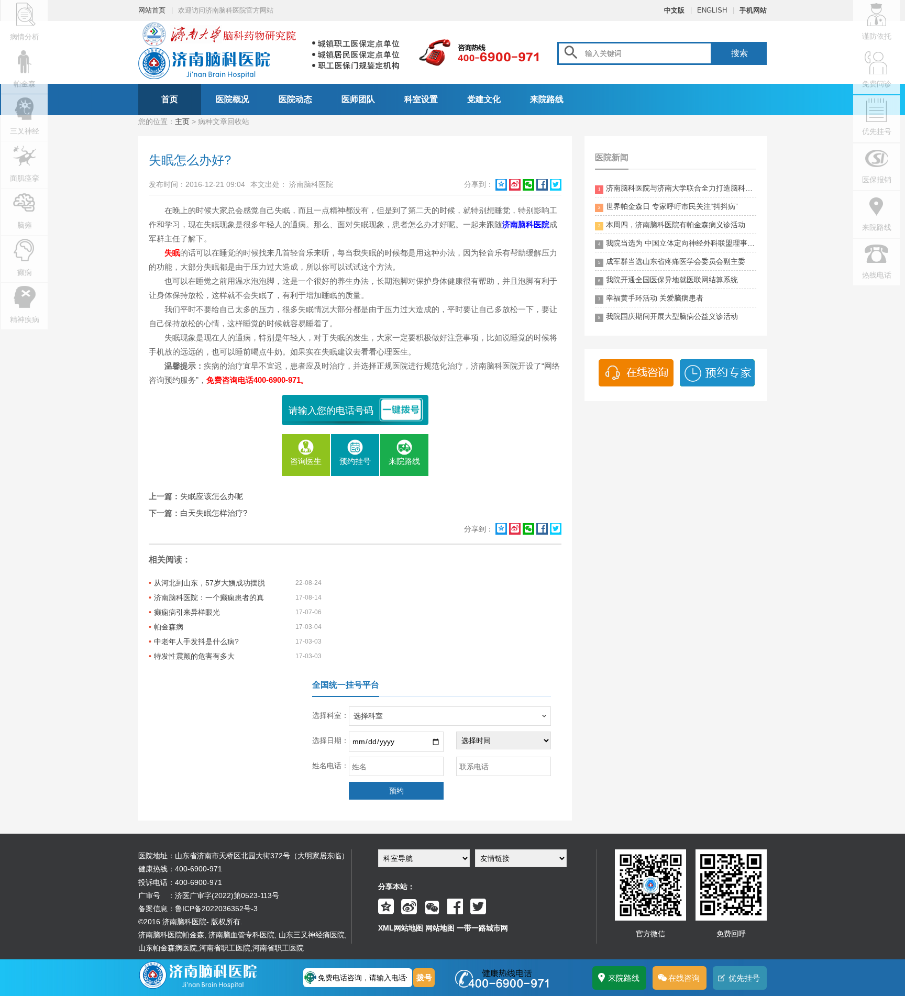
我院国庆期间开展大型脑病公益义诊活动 (668, 316)
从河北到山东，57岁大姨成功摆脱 (209, 583)
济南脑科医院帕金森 (171, 935)
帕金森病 (168, 627)
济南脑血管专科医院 (241, 935)
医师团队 (358, 99)
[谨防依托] (876, 44)
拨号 (424, 977)
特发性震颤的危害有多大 (194, 656)
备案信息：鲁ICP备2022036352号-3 (198, 908)
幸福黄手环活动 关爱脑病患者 (650, 298)
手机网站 (753, 10)
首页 (169, 99)
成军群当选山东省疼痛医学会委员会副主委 (671, 261)
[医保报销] (876, 188)
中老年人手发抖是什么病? (196, 641)
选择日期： (330, 740)
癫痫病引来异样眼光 (187, 612)
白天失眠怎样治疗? (213, 512)
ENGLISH (712, 10)
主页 (182, 121)
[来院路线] (876, 235)
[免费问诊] (876, 92)
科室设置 (421, 99)
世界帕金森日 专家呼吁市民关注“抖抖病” (668, 206)
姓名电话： (330, 765)
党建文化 (484, 99)
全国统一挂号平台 (345, 684)
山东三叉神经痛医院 (312, 935)
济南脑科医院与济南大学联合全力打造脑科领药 (677, 188)
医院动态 (295, 99)
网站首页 (151, 10)
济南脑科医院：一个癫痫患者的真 (209, 597)
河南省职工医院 (224, 948)
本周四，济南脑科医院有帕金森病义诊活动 (671, 224)
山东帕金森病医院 (167, 948)
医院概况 (232, 99)
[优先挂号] (876, 140)
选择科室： (330, 715)
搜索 (739, 53)
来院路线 (547, 99)
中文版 (674, 10)
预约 (396, 791)
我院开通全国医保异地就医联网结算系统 (668, 279)
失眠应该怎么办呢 (211, 496)
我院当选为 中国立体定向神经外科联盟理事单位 (677, 243)
